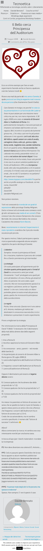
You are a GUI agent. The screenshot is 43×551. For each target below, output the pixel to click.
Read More (27, 548)
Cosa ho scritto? (32, 11)
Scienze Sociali (29, 527)
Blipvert (16, 527)
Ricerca (4, 13)
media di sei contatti (28, 213)
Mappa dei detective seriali (12, 538)
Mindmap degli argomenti (21, 16)
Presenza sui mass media (31, 13)
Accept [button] (20, 548)
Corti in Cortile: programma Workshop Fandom (22, 18)
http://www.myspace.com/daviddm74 (19, 179)
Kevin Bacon (25, 222)
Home (6, 11)
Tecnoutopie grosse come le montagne (32, 538)
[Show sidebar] (2, 2)
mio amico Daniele (31, 96)
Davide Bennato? (17, 11)
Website (18, 504)
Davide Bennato (29, 39)
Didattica (14, 13)
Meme (22, 527)
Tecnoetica (21, 4)
